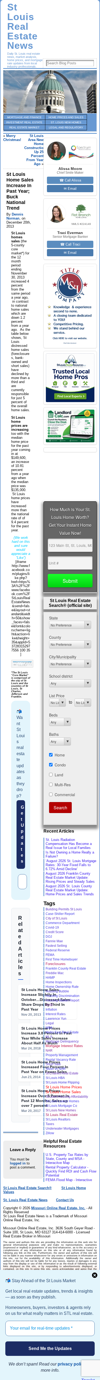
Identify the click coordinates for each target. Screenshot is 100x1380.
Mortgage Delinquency (62, 1041)
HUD (49, 1005)
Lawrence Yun (56, 1018)
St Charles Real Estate (62, 1073)
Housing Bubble (57, 991)
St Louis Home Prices (64, 1087)
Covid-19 (52, 927)
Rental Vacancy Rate (61, 1059)
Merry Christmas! (12, 138)
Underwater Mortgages (62, 1128)
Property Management (62, 1055)
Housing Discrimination (62, 995)
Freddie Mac (55, 973)
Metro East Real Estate (62, 1032)
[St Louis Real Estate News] (50, 91)
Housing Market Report (62, 1000)
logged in (18, 1163)
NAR (49, 1050)
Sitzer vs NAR (56, 1068)
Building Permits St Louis (64, 909)
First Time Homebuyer (62, 959)
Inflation (51, 1009)
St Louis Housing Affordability (67, 1097)
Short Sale (53, 1064)
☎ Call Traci (70, 244)
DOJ (49, 936)
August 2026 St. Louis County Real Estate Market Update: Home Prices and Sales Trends (70, 890)
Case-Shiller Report (60, 913)
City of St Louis (56, 918)
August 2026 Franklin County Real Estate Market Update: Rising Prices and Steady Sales (70, 877)
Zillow (50, 1133)
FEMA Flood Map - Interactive (69, 1180)
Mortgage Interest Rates (64, 1046)
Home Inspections (59, 982)
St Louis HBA (55, 1077)
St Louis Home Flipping (62, 1082)
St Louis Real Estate (62, 1115)
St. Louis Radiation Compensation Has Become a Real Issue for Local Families (69, 844)
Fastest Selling (56, 945)
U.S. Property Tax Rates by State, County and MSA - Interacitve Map (67, 1159)
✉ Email (70, 189)
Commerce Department (62, 923)
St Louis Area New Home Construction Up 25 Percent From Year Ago (35, 150)
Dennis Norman (14, 216)
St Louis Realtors (58, 1119)
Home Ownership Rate (62, 986)
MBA (49, 1027)
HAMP (50, 977)
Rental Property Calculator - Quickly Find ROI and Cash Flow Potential (71, 1171)
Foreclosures (56, 964)
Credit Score (55, 932)
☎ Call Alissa (70, 180)
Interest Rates (56, 1014)
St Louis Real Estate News (22, 26)
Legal (50, 1023)
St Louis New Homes (61, 1110)
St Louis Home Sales (63, 1092)
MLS (49, 1037)
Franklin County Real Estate (66, 968)
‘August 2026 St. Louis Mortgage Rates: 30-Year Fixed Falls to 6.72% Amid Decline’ (71, 865)
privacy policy (72, 1364)
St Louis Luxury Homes (62, 1101)
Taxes (50, 1124)
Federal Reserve (58, 950)
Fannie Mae (54, 941)
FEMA (50, 954)
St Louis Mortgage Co (61, 1105)
